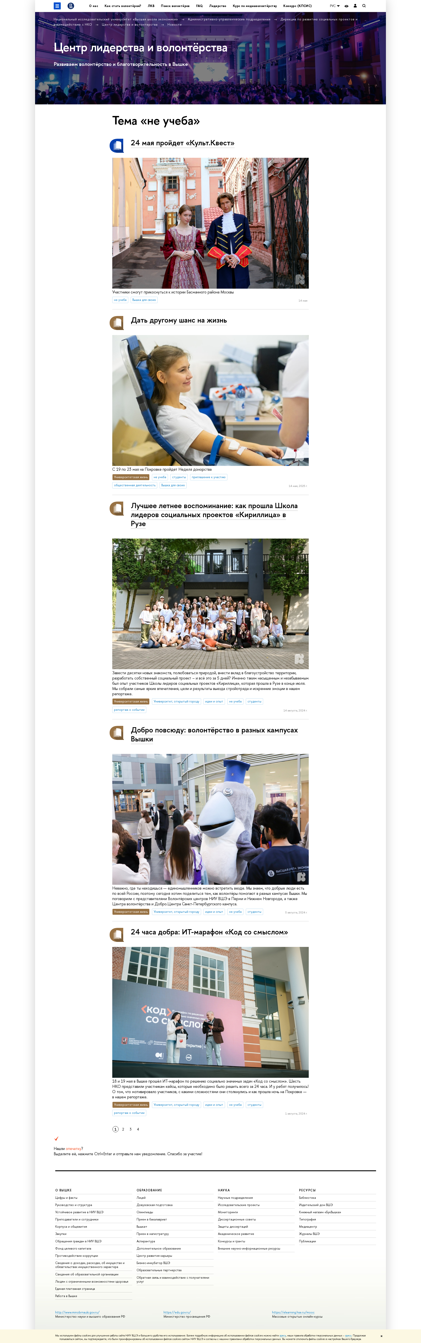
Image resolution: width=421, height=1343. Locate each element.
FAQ (199, 6)
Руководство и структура (73, 1205)
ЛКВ (151, 6)
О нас (93, 6)
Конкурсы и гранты (231, 1241)
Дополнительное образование (159, 1248)
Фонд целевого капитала (73, 1248)
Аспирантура (146, 1241)
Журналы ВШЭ (309, 1234)
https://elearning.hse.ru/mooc (293, 1312)
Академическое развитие (236, 1234)
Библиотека (307, 1198)
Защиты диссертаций (233, 1226)
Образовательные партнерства (159, 1270)
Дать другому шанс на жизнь (179, 320)
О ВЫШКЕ (63, 1190)
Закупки (60, 1234)
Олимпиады (145, 1212)
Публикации (307, 1241)
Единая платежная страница (75, 1289)
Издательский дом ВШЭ (316, 1205)
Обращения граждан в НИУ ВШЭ (78, 1241)
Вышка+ (142, 1226)
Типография (307, 1219)
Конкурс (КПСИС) (297, 6)
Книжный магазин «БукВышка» (320, 1212)
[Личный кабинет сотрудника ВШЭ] (355, 6)
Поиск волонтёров (175, 6)
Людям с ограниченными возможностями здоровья (91, 1281)
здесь (283, 1335)
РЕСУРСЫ (307, 1190)
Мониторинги (228, 1212)
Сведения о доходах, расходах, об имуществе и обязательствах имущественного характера (90, 1265)
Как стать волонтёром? (123, 6)
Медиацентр (308, 1226)
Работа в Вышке (66, 1296)
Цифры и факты (66, 1198)
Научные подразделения (235, 1198)
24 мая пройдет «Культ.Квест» (183, 142)
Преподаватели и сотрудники (76, 1219)
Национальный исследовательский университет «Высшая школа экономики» (116, 19)
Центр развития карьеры (154, 1255)
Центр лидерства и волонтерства (130, 24)
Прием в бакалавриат (152, 1219)
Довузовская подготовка (155, 1205)
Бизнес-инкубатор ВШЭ (153, 1263)
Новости (175, 24)
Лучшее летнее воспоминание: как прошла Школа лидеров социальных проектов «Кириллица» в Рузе (214, 514)
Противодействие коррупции (76, 1255)
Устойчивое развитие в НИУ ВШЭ (79, 1212)
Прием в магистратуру (153, 1234)
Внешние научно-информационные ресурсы (249, 1248)
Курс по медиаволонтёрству (255, 6)
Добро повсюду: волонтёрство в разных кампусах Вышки (214, 734)
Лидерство (217, 6)
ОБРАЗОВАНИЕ (149, 1190)
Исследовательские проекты (239, 1205)
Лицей (141, 1198)
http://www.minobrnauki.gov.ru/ (77, 1312)
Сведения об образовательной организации (86, 1274)
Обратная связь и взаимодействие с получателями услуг (173, 1279)
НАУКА (224, 1190)
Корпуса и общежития (71, 1226)
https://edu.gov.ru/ (177, 1312)
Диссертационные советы (237, 1219)
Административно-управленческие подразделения (230, 19)
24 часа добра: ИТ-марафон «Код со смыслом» (209, 932)
